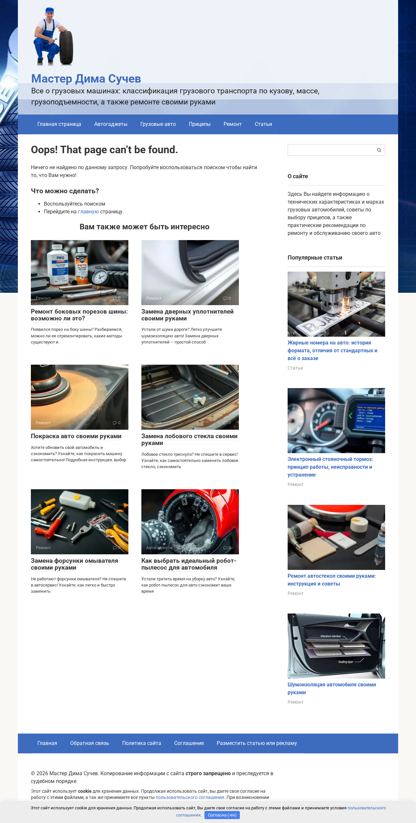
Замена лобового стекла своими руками (189, 439)
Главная (47, 743)
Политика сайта (141, 743)
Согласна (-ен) (222, 815)
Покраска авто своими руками (76, 436)
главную (88, 212)
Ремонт (233, 124)
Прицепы (200, 124)
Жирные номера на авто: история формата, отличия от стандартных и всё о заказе (332, 350)
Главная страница (59, 124)
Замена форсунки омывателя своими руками (74, 564)
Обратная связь (89, 743)
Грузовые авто (158, 124)
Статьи (263, 124)
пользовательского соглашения (190, 797)
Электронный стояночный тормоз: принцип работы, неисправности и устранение (330, 467)
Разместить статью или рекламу (257, 743)
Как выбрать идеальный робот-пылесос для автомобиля (188, 564)
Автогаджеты (110, 124)
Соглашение (189, 743)
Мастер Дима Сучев (86, 79)
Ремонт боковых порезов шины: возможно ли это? (79, 315)
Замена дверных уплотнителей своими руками (187, 315)
